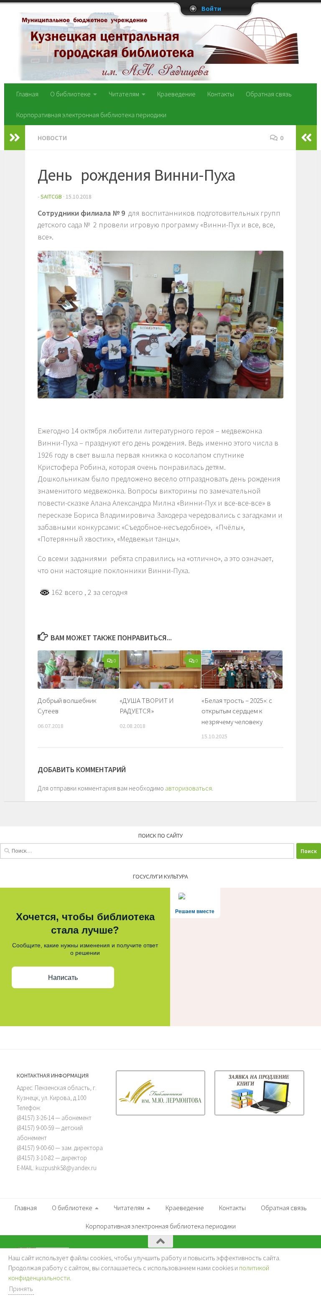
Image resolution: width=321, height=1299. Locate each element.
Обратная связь (269, 94)
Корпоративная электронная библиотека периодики (91, 115)
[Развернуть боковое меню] (14, 137)
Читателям (124, 94)
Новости (52, 137)
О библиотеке (70, 94)
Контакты (220, 94)
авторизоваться (188, 788)
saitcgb (51, 196)
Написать (63, 977)
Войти (211, 9)
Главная (27, 94)
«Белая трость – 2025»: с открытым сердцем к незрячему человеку (236, 711)
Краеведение (176, 94)
